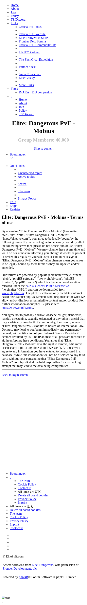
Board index (17, 154)
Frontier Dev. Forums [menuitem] (32, 41)
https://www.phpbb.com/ (17, 307)
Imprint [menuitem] (22, 502)
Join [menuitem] (13, 12)
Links (14, 23)
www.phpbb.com (13, 293)
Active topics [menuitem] (26, 176)
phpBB (23, 577)
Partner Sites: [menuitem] (27, 67)
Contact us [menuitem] (24, 488)
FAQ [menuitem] (13, 202)
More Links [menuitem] (26, 85)
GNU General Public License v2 (48, 286)
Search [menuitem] (11, 158)
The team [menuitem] (24, 191)
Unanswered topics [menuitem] (30, 173)
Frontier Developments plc (20, 568)
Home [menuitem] (15, 5)
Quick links (17, 165)
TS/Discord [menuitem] (18, 19)
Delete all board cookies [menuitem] (33, 495)
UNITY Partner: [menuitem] (29, 52)
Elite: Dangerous (42, 565)
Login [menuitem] (13, 205)
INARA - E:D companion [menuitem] (35, 92)
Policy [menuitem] (15, 16)
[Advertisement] (43, 421)
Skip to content (43, 148)
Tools (14, 88)
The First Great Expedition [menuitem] (36, 59)
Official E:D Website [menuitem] (32, 34)
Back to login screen (15, 375)
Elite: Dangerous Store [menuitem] (33, 37)
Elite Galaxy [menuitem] (27, 77)
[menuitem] (15, 8)
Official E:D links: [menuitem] (30, 27)
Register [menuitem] (15, 209)
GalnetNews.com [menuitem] (30, 74)
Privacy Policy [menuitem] (27, 198)
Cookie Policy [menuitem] (27, 484)
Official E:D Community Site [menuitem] (37, 45)
